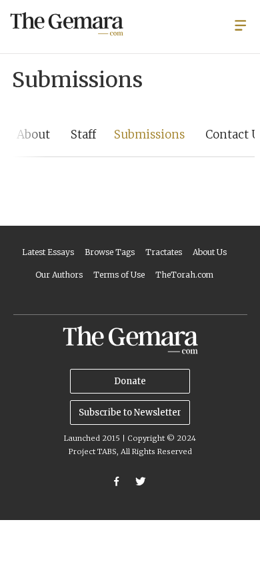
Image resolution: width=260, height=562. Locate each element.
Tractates (163, 252)
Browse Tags (110, 252)
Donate (130, 381)
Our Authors (59, 275)
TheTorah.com (184, 275)
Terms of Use (119, 275)
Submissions (149, 134)
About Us (210, 252)
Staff (83, 134)
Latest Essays (48, 252)
